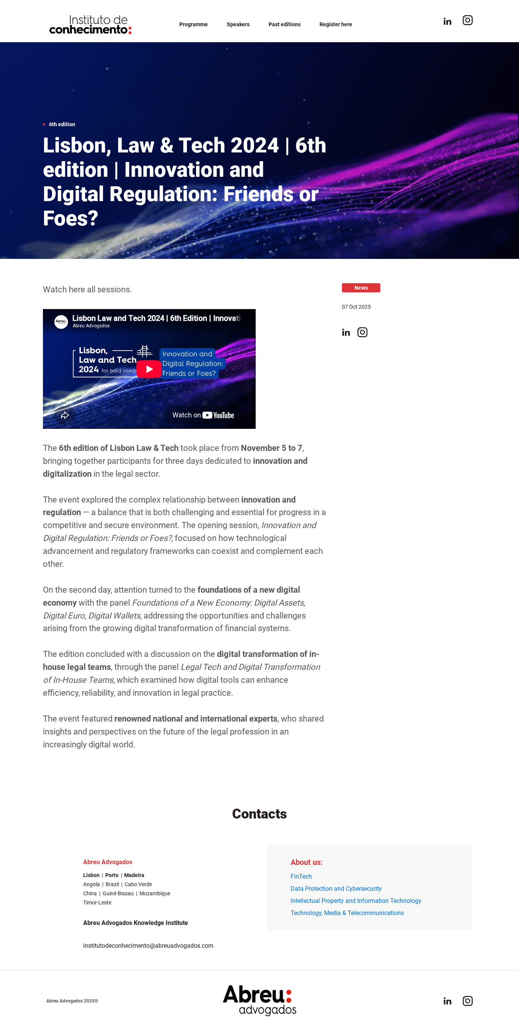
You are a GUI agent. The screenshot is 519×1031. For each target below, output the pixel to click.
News (361, 288)
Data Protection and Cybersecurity (336, 888)
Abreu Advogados (107, 862)
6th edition (62, 124)
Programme (193, 24)
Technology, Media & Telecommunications (347, 913)
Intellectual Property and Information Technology (356, 900)
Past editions (285, 24)
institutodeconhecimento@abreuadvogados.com (148, 945)
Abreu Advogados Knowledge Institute (135, 922)
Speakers (238, 24)
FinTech (301, 876)
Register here (336, 24)
